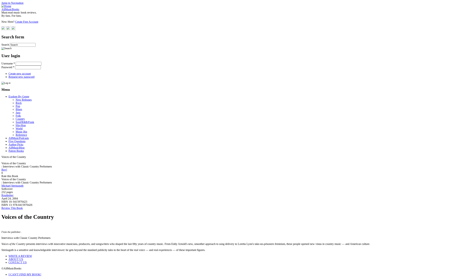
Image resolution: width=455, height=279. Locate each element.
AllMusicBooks (10, 9)
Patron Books (16, 150)
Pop (18, 106)
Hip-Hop (21, 125)
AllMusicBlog (17, 147)
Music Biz (21, 131)
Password (7, 67)
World (19, 128)
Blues (19, 109)
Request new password (21, 76)
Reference (21, 134)
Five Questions (17, 141)
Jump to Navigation (12, 2)
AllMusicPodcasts (19, 138)
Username (8, 63)
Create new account (20, 73)
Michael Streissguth (12, 185)
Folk (18, 115)
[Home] (6, 6)
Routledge (7, 195)
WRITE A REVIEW (20, 256)
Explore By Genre (19, 96)
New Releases (24, 99)
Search (5, 44)
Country (20, 118)
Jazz (18, 112)
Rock (19, 102)
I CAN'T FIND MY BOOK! (25, 274)
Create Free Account (26, 21)
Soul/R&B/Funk (25, 122)
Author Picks (16, 144)
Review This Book (12, 208)
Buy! (4, 169)
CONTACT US (18, 262)
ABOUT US (16, 259)
